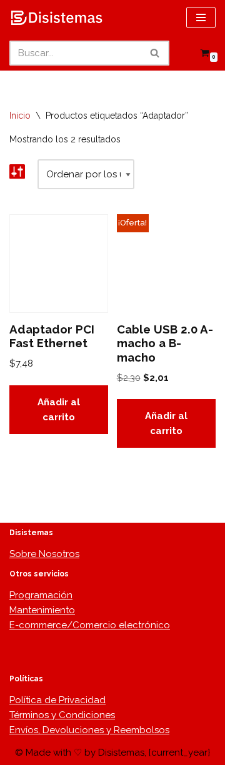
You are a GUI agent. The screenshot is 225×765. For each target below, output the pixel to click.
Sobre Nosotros (44, 554)
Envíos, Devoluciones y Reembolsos (89, 730)
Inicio (20, 116)
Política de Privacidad (57, 700)
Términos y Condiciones (62, 715)
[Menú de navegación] (201, 17)
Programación (40, 595)
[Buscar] (155, 53)
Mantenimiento (42, 610)
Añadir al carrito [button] (59, 410)
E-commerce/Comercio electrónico (89, 625)
